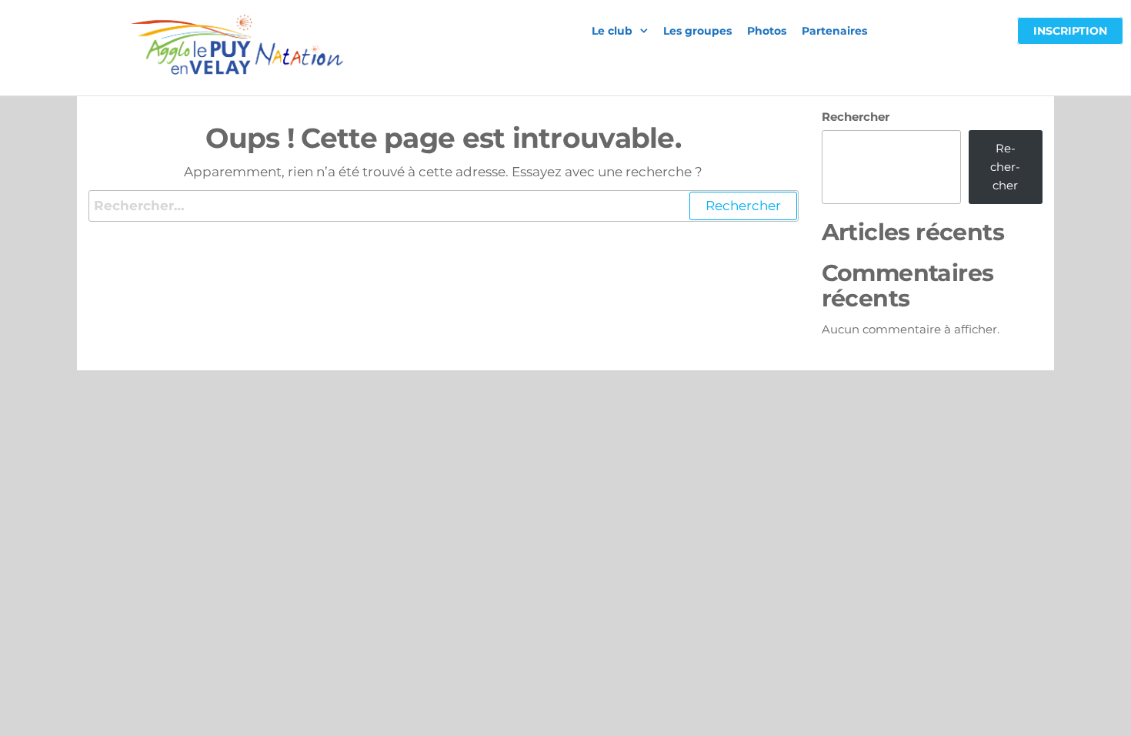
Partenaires (834, 31)
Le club (612, 31)
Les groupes (697, 31)
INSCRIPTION (1070, 31)
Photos (766, 31)
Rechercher (855, 116)
